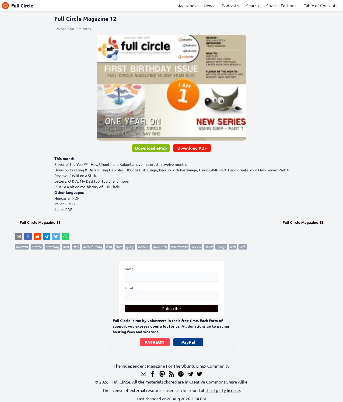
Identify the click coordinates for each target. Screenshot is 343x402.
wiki (242, 246)
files (119, 246)
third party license (223, 390)
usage (221, 246)
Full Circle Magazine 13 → (305, 222)
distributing (92, 246)
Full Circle (22, 6)
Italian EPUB (64, 203)
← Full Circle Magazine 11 (37, 222)
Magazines (186, 5)
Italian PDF (63, 209)
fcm (109, 246)
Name (129, 269)
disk (76, 246)
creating (52, 246)
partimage (179, 246)
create (37, 246)
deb (66, 246)
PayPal (188, 342)
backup (22, 246)
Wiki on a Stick (84, 175)
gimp (130, 246)
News (209, 5)
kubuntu (160, 246)
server (196, 246)
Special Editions (281, 5)
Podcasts (230, 5)
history (143, 246)
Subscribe (171, 308)
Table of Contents (320, 5)
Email (129, 288)
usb (233, 246)
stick (209, 246)
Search (252, 5)
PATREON (154, 342)
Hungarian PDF (66, 198)
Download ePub (151, 148)
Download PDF (192, 148)
